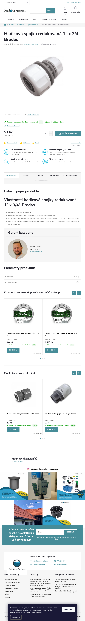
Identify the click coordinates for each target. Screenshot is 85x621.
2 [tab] (42, 358)
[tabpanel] (23, 327)
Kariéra (6, 594)
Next (79, 293)
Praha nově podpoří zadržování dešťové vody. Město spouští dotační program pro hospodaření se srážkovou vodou (40, 582)
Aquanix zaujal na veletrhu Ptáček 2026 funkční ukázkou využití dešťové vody (40, 590)
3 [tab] (44, 358)
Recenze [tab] (26, 175)
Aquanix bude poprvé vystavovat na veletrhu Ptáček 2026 (40, 596)
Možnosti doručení (13, 126)
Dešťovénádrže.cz (39, 565)
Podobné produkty (41, 181)
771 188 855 (61, 561)
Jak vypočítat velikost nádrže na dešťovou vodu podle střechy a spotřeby (65, 586)
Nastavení (16, 617)
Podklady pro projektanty (12, 588)
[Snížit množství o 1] (50, 134)
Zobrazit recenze (17, 461)
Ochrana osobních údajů (12, 582)
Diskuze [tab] (40, 175)
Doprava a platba (9, 585)
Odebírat (70, 532)
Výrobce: (76, 143)
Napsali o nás (8, 591)
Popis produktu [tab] (11, 175)
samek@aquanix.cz (36, 252)
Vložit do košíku (69, 133)
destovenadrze (62, 565)
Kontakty (7, 597)
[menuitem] (10, 19)
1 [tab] (40, 358)
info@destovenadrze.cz (40, 561)
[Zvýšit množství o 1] (50, 132)
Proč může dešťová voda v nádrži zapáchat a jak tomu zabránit (66, 592)
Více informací (37, 612)
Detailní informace (33, 115)
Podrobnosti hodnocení (31, 44)
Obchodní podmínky (10, 2)
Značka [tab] (55, 175)
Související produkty (70, 175)
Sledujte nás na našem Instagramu (44, 469)
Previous (74, 293)
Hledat (50, 11)
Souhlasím (68, 609)
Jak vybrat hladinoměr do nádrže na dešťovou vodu (65, 580)
